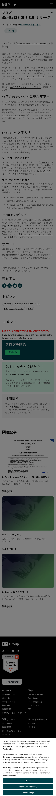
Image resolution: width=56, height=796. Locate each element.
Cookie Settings (28, 792)
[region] (28, 767)
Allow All (28, 780)
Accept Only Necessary (28, 786)
